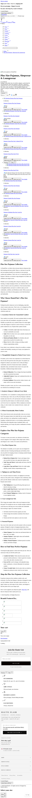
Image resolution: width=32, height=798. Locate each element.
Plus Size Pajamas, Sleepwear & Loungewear (14, 52)
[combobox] (11, 16)
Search (2, 16)
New (6, 26)
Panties (6, 31)
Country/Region (4, 11)
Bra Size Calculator (14, 732)
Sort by (2, 91)
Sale (6, 43)
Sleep (6, 37)
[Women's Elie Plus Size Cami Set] (15, 230)
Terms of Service (4, 775)
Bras (6, 29)
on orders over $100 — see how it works (11, 750)
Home (5, 51)
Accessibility (19, 775)
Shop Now (24, 589)
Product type (21, 16)
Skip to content (4, 1)
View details (24, 260)
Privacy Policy (12, 775)
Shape (6, 39)
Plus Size (7, 41)
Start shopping (4, 638)
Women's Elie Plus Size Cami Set (11, 254)
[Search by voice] (1, 20)
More (6, 45)
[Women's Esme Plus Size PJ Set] (15, 131)
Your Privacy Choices (5, 778)
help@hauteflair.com (5, 744)
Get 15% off (16, 663)
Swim (6, 35)
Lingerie (7, 33)
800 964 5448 (6, 740)
